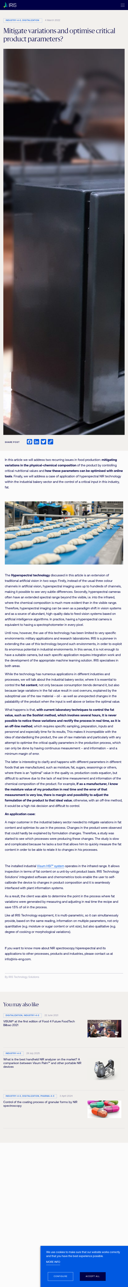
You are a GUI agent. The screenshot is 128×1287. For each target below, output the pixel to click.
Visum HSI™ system (50, 866)
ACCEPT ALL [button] (93, 1276)
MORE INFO (53, 1262)
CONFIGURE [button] (60, 1276)
